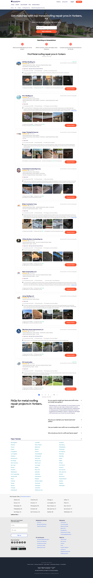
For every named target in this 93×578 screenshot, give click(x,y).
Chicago (13, 487)
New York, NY (67, 506)
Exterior (17, 4)
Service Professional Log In (43, 539)
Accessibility (52, 568)
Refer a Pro (63, 528)
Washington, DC (68, 512)
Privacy (39, 568)
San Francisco (14, 463)
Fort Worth (62, 465)
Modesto (13, 456)
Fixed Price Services (41, 526)
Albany (36, 467)
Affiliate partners (64, 553)
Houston (61, 467)
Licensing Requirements (66, 534)
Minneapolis (38, 456)
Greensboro (38, 476)
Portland (61, 442)
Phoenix (13, 444)
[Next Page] (57, 395)
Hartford (13, 469)
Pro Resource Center (41, 543)
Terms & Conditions (54, 570)
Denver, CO (17, 503)
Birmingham (14, 442)
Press (62, 545)
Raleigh (37, 478)
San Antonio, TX (68, 509)
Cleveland (37, 485)
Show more (74, 110)
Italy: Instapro (46, 564)
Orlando (13, 481)
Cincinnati (37, 483)
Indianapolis (14, 490)
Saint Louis (37, 463)
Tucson (12, 447)
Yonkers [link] (19, 7)
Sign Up (79, 1)
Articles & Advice (36, 4)
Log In (72, 1)
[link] (46, 64)
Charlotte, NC (34, 500)
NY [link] (15, 7)
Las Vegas (37, 465)
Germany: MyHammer (39, 564)
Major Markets (16, 439)
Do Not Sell (47, 568)
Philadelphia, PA (18, 509)
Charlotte (37, 474)
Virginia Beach (62, 478)
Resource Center (64, 526)
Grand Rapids (38, 454)
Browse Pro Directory (41, 524)
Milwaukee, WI (17, 506)
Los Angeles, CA (51, 503)
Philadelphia (62, 447)
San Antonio (62, 469)
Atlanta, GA (17, 500)
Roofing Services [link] (26, 7)
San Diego (13, 460)
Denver (13, 467)
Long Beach (14, 451)
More (30, 4)
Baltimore (37, 447)
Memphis (61, 454)
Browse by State (25, 496)
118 (54, 394)
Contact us (63, 549)
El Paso (61, 463)
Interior (12, 4)
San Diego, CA (17, 512)
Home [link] (12, 7)
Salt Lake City (62, 472)
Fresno (12, 449)
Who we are (63, 541)
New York (37, 469)
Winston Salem (39, 481)
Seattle (61, 481)
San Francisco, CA (35, 512)
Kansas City (38, 460)
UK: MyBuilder (63, 564)
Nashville (61, 456)
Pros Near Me (63, 530)
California (43, 568)
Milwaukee (62, 485)
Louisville (37, 442)
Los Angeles (14, 454)
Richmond (61, 476)
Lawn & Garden (23, 4)
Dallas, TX (66, 500)
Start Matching (46, 31)
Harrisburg (62, 444)
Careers (62, 543)
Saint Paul (37, 458)
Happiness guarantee (65, 551)
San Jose (13, 465)
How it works (63, 539)
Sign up (19, 535)
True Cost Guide (64, 524)
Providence (62, 451)
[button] (27, 80)
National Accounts (41, 547)
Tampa (12, 483)
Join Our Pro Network (42, 541)
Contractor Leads (41, 545)
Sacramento (14, 458)
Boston (37, 449)
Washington (14, 472)
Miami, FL (66, 503)
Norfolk (61, 474)
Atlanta (13, 485)
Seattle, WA (50, 512)
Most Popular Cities (15, 496)
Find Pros (39, 522)
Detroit (37, 451)
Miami (12, 478)
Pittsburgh (61, 449)
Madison (61, 483)
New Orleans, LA (51, 506)
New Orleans (38, 444)
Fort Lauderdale (15, 474)
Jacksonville (14, 476)
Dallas (60, 460)
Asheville (37, 472)
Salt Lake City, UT (51, 509)
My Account (63, 522)
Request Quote (71, 88)
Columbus (37, 487)
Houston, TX (34, 503)
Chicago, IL (50, 500)
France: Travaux (30, 564)
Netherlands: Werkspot (54, 564)
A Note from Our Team (65, 532)
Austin (60, 458)
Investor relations (64, 547)
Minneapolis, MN (35, 506)
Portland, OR (34, 509)
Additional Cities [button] (14, 514)
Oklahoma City (39, 490)
